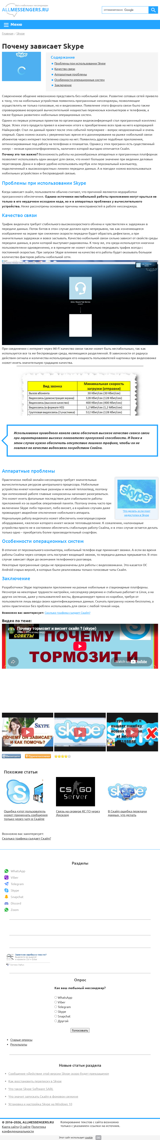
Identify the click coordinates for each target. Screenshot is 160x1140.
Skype (15, 890)
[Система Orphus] (27, 966)
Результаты (18, 1044)
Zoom (15, 909)
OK (98, 1137)
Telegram (17, 884)
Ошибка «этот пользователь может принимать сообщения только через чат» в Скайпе (26, 814)
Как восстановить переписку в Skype (35, 1081)
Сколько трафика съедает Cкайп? (67, 612)
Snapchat (17, 897)
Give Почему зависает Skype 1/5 (56, 756)
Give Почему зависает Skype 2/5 (59, 756)
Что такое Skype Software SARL (30, 1089)
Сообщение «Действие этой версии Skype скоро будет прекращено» (58, 1073)
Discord (16, 903)
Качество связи (64, 69)
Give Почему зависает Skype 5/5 (69, 756)
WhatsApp (18, 871)
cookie (89, 1137)
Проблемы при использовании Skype (80, 63)
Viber (14, 877)
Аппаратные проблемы (70, 74)
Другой (63, 1021)
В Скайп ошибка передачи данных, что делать (127, 813)
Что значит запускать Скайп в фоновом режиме (43, 1096)
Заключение (63, 85)
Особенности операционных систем (79, 80)
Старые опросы (21, 1039)
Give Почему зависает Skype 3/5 (62, 756)
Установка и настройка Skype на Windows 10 (40, 1104)
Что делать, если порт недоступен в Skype (136, 513)
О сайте (25, 1126)
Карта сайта (10, 1126)
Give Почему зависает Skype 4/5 (66, 756)
